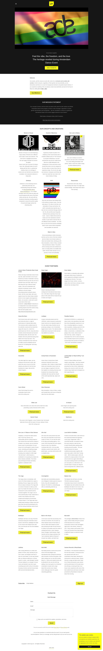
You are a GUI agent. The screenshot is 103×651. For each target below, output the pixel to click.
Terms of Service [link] (64, 627)
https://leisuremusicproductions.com (26, 311)
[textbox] (50, 583)
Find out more (74, 169)
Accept (89, 646)
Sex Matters (36, 93)
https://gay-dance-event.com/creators (51, 120)
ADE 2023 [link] (51, 647)
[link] (51, 3)
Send (51, 623)
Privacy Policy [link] (56, 627)
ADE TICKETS (51, 68)
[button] (16, 4)
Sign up (80, 583)
